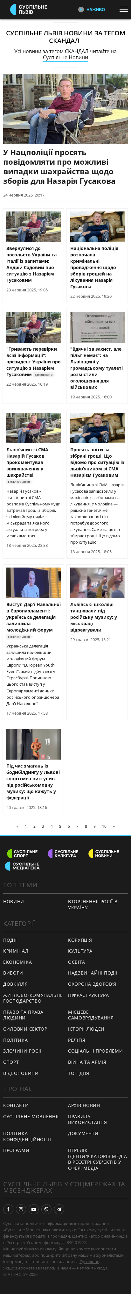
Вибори (13, 973)
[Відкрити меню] (125, 9)
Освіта (76, 962)
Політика (15, 1040)
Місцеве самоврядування (91, 1015)
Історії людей (86, 1029)
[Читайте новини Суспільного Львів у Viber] (46, 1209)
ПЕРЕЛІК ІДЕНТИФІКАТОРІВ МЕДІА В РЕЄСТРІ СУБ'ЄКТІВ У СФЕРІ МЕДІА (97, 1159)
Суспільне (89, 1261)
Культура (80, 951)
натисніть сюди (92, 1268)
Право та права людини (23, 1015)
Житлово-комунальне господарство (33, 998)
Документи (83, 1133)
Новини (13, 901)
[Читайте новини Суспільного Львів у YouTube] (34, 1209)
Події (10, 940)
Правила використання (87, 1119)
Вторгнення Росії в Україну (93, 904)
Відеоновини (21, 1073)
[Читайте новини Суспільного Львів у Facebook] (8, 1209)
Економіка (17, 962)
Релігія (77, 1040)
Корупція (80, 940)
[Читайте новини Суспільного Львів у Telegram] (59, 1209)
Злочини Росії (22, 1051)
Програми (16, 1150)
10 (104, 826)
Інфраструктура (88, 995)
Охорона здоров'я (92, 984)
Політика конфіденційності (27, 1136)
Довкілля (15, 984)
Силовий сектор (25, 1029)
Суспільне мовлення (31, 1116)
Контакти (16, 1105)
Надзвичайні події (93, 973)
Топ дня (78, 1073)
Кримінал (16, 951)
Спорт (11, 1062)
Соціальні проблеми (95, 1051)
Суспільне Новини (65, 57)
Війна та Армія (87, 1062)
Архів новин (84, 1105)
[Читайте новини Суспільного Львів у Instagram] (21, 1209)
